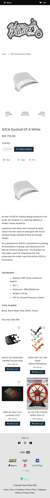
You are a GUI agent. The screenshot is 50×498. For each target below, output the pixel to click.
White (27, 311)
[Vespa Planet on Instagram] (25, 443)
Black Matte (13, 311)
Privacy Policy (29, 493)
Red (22, 311)
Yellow (35, 311)
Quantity (6, 143)
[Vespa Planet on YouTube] (30, 443)
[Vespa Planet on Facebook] (19, 443)
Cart (44, 3)
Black (4, 311)
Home (4, 54)
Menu (9, 3)
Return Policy (31, 490)
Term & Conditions (17, 490)
